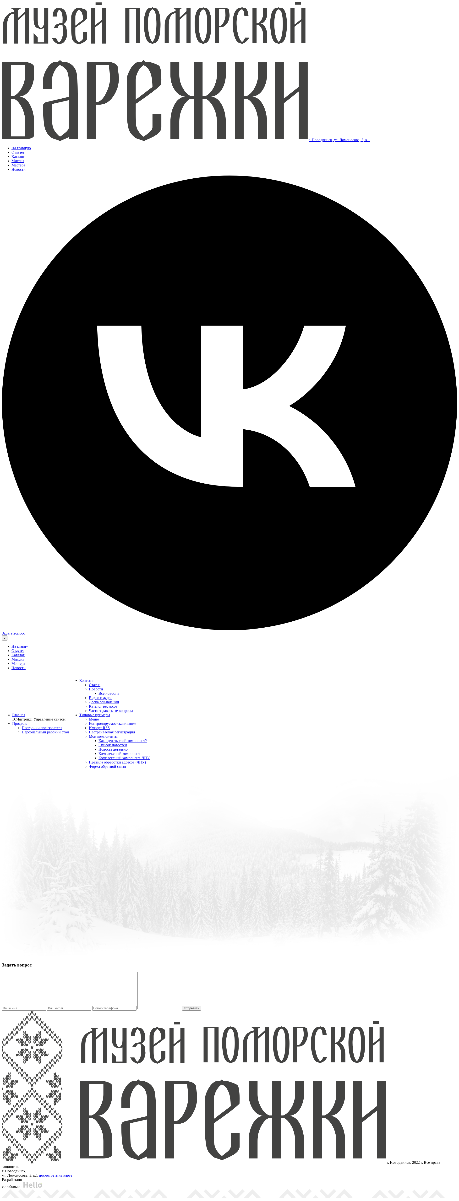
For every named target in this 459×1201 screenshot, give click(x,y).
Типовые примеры (94, 715)
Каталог (18, 157)
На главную (21, 148)
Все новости (108, 693)
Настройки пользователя (42, 728)
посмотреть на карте (55, 1175)
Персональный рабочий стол (45, 732)
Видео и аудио (100, 698)
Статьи (94, 685)
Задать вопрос (13, 633)
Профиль (19, 723)
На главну (19, 646)
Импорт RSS (99, 728)
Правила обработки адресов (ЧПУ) (117, 762)
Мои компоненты (103, 736)
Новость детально (113, 749)
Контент (86, 680)
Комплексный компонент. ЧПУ (124, 758)
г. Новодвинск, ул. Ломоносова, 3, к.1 (339, 140)
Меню (94, 719)
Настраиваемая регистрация (112, 732)
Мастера (18, 165)
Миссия (17, 161)
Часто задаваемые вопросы (111, 711)
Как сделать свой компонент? (122, 741)
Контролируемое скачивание (112, 723)
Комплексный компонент (119, 754)
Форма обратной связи (107, 766)
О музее (17, 152)
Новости (18, 169)
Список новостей (112, 745)
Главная (18, 715)
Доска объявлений (104, 702)
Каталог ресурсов (103, 706)
